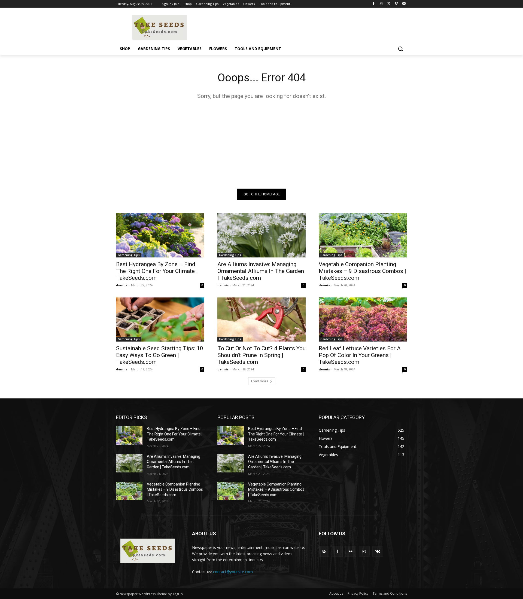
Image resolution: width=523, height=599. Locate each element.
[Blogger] (324, 551)
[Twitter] (389, 4)
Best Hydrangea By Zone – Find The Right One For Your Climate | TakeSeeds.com (157, 271)
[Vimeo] (396, 4)
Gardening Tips (129, 255)
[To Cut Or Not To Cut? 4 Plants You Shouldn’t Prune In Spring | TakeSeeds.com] (261, 319)
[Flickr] (350, 551)
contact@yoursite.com (233, 571)
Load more (259, 381)
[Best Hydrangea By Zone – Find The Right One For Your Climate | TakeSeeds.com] (160, 235)
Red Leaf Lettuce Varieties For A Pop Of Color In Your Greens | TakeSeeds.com (360, 355)
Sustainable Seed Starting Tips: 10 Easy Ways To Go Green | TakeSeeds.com (159, 355)
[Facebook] (373, 4)
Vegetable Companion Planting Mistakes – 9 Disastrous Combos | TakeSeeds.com (362, 271)
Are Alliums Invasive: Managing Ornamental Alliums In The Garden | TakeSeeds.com (260, 271)
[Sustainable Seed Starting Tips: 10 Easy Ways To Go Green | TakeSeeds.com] (160, 319)
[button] (400, 48)
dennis (121, 285)
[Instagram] (381, 4)
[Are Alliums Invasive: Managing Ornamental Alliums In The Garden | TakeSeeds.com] (261, 235)
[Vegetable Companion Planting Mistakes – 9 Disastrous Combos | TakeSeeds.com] (363, 235)
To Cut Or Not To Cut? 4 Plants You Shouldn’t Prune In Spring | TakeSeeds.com (261, 355)
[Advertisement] (261, 140)
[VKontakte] (377, 551)
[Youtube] (404, 4)
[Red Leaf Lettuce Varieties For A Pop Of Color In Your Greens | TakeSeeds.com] (363, 319)
